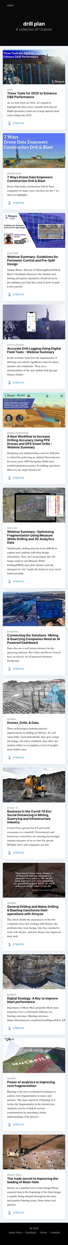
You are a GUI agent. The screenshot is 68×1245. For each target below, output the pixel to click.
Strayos (18, 123)
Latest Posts (15, 1232)
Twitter (43, 1232)
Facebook (30, 1232)
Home (10, 5)
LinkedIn (55, 1232)
